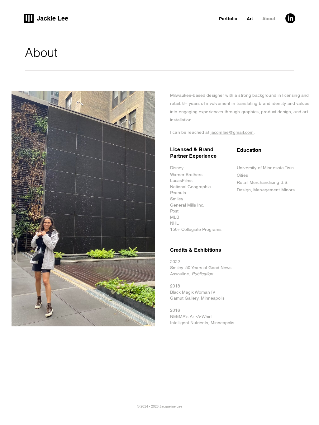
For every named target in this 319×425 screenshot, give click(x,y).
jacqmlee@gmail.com (232, 132)
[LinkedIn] (290, 18)
